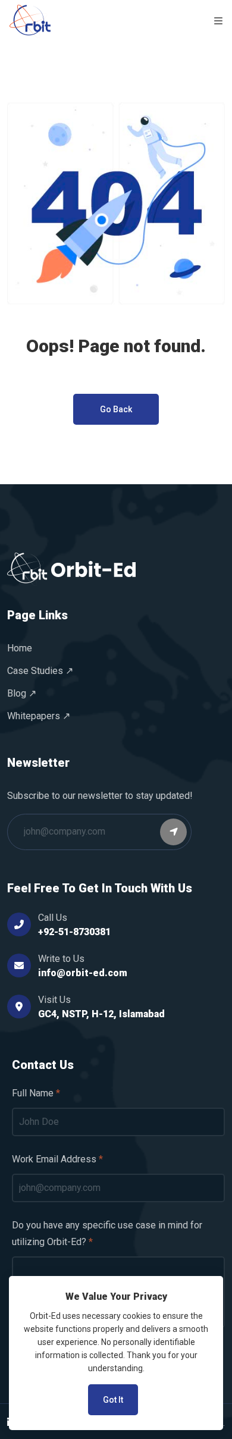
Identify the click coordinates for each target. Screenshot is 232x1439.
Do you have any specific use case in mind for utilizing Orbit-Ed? (107, 1233)
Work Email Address (54, 1159)
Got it (113, 1399)
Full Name (33, 1093)
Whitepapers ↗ (38, 716)
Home (19, 648)
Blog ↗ (21, 693)
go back (116, 409)
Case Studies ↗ (40, 670)
